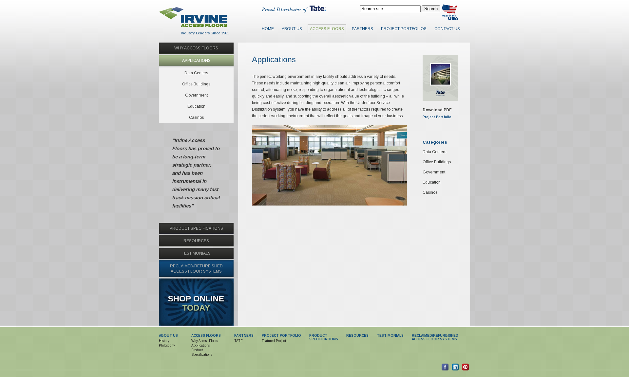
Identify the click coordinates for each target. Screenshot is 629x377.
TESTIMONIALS (196, 253)
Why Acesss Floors (204, 341)
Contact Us (447, 29)
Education (432, 182)
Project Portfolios (404, 29)
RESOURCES (196, 241)
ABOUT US (168, 335)
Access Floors (327, 29)
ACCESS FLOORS (206, 335)
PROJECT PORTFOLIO (281, 335)
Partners (362, 29)
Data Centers (434, 152)
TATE (238, 341)
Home (268, 29)
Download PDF (437, 110)
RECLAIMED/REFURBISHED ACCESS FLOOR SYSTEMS (435, 337)
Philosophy (167, 345)
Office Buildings (437, 162)
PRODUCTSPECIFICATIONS (323, 337)
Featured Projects (274, 341)
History (164, 341)
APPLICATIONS (196, 60)
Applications (200, 345)
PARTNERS (244, 335)
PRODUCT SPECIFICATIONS (196, 228)
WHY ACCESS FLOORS (196, 48)
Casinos (430, 192)
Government (434, 172)
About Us (292, 29)
